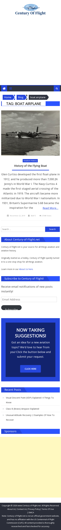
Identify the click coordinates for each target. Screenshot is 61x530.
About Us (11, 509)
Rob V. (33, 216)
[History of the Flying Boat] (30, 133)
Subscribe (11, 309)
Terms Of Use (48, 509)
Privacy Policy (34, 509)
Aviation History (30, 160)
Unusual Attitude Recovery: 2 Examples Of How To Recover (30, 417)
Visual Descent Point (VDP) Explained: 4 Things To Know (30, 400)
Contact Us (21, 509)
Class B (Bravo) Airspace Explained (22, 408)
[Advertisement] (30, 53)
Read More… (50, 208)
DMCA (31, 512)
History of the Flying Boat (30, 165)
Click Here (30, 368)
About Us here (26, 269)
